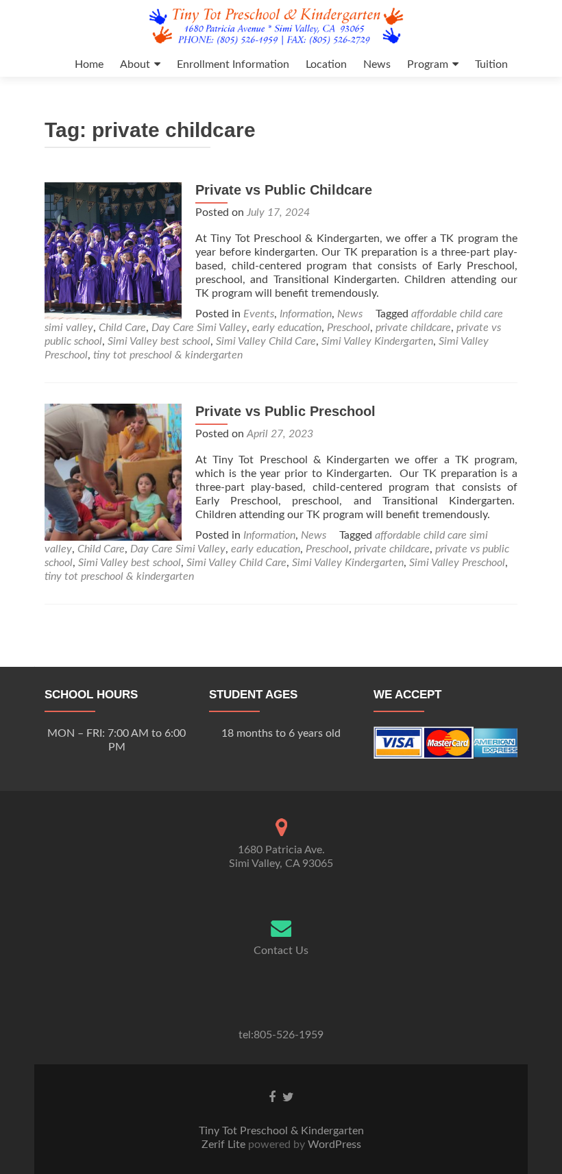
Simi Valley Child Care (266, 341)
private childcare (413, 327)
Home (89, 64)
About (135, 64)
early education (286, 327)
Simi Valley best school (159, 341)
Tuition (491, 64)
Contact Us (281, 950)
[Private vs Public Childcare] (113, 250)
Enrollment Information (233, 64)
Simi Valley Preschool (457, 562)
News (377, 64)
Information (306, 313)
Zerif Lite (224, 1144)
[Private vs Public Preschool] (113, 471)
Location (326, 64)
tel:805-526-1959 (281, 1034)
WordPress (333, 1144)
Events (258, 313)
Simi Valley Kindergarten (377, 341)
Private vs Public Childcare (283, 189)
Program (427, 64)
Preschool (348, 327)
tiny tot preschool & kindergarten (168, 355)
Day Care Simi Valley (199, 327)
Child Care (122, 327)
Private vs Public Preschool (285, 411)
